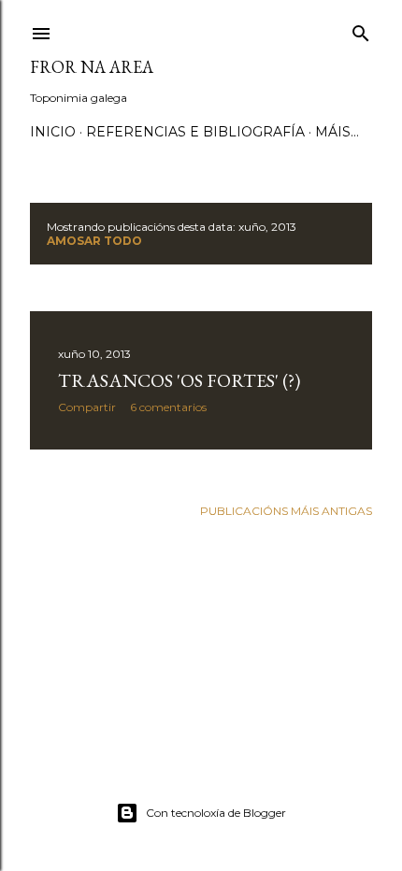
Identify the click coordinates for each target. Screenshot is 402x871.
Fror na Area (91, 67)
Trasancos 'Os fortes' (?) (179, 380)
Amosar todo (94, 241)
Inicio (53, 131)
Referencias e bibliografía (195, 131)
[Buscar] (361, 29)
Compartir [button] (87, 407)
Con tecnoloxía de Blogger (216, 813)
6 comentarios (168, 407)
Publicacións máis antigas (286, 511)
